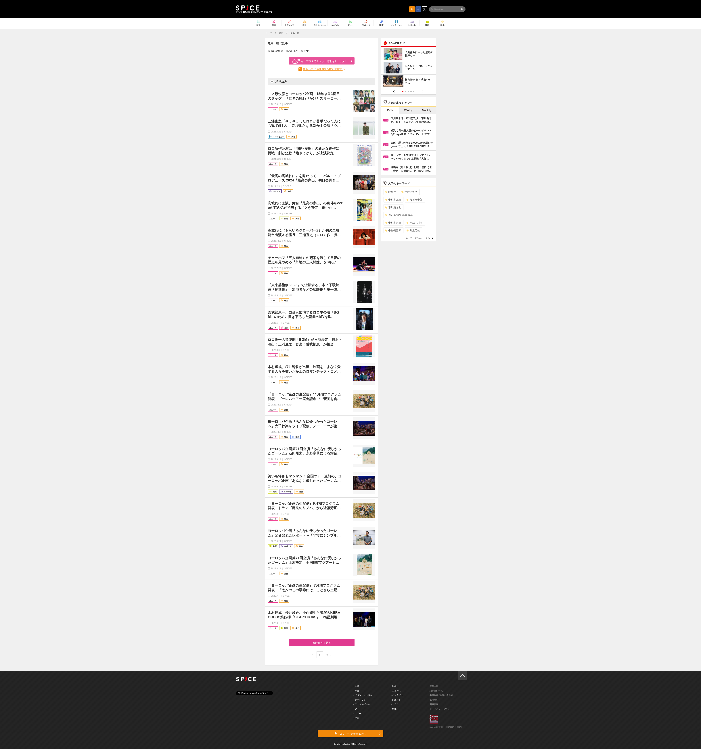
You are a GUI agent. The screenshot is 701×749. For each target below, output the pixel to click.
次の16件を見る (322, 642)
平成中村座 (416, 222)
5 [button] (413, 91)
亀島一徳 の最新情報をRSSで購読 (323, 69)
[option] (408, 68)
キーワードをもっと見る (418, 238)
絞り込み (281, 81)
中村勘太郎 (394, 222)
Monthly (426, 110)
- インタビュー (398, 695)
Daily (390, 110)
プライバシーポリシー (440, 708)
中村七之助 (411, 192)
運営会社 (434, 685)
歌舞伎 (392, 192)
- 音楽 (356, 685)
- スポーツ (358, 713)
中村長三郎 (394, 230)
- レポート (396, 699)
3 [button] (408, 91)
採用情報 (434, 699)
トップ (268, 33)
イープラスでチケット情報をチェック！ (324, 61)
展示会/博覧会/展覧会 (400, 215)
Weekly (408, 110)
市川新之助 (394, 207)
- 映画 (356, 717)
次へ (328, 655)
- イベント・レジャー (363, 695)
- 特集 (394, 708)
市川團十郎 (416, 199)
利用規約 (434, 704)
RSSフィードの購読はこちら (352, 733)
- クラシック (359, 699)
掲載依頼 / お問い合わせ (441, 695)
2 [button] (405, 91)
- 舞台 (356, 690)
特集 (281, 33)
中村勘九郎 (394, 199)
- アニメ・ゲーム (361, 704)
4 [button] (411, 91)
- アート (357, 708)
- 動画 (394, 685)
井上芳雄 (415, 230)
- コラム (395, 704)
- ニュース (396, 690)
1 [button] (402, 91)
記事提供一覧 (436, 690)
